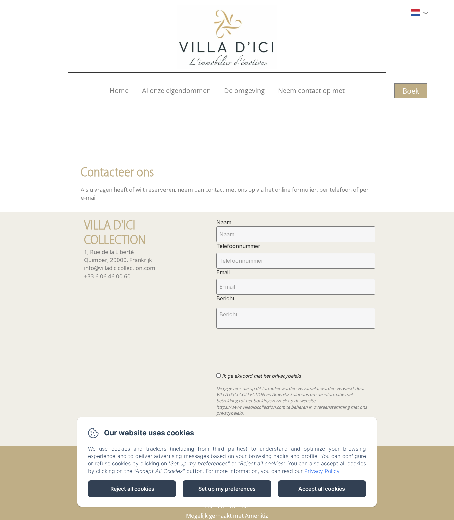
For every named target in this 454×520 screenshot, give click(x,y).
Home (119, 90)
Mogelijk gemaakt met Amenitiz (227, 515)
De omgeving (244, 90)
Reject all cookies (132, 488)
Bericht (225, 298)
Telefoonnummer (238, 246)
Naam (223, 222)
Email (223, 272)
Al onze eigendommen (176, 90)
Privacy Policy (321, 471)
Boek (410, 91)
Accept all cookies (321, 488)
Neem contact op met (311, 90)
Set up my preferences (227, 488)
